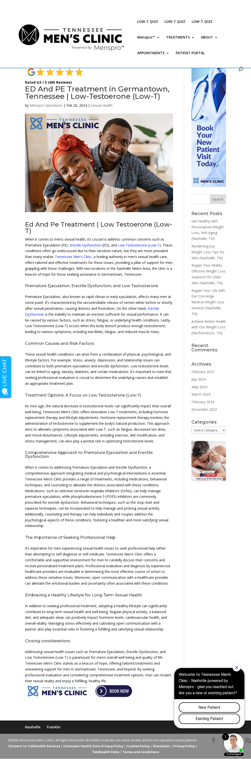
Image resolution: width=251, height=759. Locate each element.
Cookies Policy (138, 746)
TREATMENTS (178, 37)
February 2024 (202, 401)
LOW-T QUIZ (147, 22)
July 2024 (198, 379)
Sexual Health (102, 105)
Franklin (54, 727)
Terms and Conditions (141, 752)
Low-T (154, 245)
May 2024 (199, 387)
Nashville (32, 727)
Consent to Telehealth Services (34, 746)
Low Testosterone (132, 245)
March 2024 (200, 394)
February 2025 (202, 371)
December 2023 (204, 409)
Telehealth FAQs (105, 752)
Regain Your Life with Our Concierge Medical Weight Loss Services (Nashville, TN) (208, 302)
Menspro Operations (46, 105)
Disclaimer (161, 746)
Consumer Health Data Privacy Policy (93, 746)
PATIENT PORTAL (190, 53)
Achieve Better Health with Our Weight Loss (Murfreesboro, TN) (208, 327)
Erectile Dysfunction (85, 245)
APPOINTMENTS (150, 53)
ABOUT (207, 37)
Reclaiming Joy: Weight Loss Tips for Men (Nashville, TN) (207, 252)
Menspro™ (146, 37)
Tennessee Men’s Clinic (73, 256)
